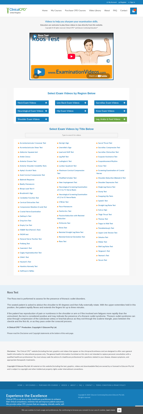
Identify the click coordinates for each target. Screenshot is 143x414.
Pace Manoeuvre (65, 207)
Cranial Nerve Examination (30, 212)
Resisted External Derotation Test (72, 237)
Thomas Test (103, 219)
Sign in (132, 2)
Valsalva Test (103, 237)
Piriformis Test (64, 223)
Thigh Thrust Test (105, 214)
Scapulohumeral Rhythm (107, 161)
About (107, 11)
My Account (112, 2)
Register (123, 2)
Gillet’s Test (24, 257)
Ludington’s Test (65, 161)
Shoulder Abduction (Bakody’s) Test (112, 178)
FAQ (115, 11)
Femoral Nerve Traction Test (31, 239)
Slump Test (102, 192)
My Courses (56, 11)
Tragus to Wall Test (105, 223)
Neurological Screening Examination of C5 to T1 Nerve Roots (72, 188)
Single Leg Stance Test (106, 187)
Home (45, 11)
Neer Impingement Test (68, 182)
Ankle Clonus (25, 157)
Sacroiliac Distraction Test (108, 152)
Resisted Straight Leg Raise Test (71, 232)
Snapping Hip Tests (105, 196)
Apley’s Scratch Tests (28, 170)
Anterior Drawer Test (28, 161)
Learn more (110, 410)
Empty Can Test (26, 225)
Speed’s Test (103, 201)
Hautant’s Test (25, 262)
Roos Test (62, 241)
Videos (64, 385)
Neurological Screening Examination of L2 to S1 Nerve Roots (72, 196)
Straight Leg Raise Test (107, 205)
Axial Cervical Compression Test (32, 175)
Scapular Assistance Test (107, 157)
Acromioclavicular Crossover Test (33, 143)
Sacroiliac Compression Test (109, 147)
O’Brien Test (63, 202)
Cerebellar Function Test (29, 198)
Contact (123, 11)
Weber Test (102, 242)
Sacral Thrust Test (105, 143)
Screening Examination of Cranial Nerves (110, 172)
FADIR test (24, 234)
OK (119, 410)
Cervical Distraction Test (29, 202)
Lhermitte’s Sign (65, 147)
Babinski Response (27, 180)
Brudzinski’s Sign (26, 193)
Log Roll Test (64, 157)
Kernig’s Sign (64, 143)
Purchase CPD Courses (75, 11)
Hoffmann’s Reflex (27, 271)
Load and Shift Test (66, 152)
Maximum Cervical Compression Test (70, 172)
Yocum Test (102, 260)
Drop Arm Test (25, 221)
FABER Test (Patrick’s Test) (30, 230)
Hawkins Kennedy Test (29, 266)
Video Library (95, 11)
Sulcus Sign (102, 210)
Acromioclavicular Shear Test (31, 147)
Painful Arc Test (65, 211)
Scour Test (102, 166)
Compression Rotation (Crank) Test (33, 207)
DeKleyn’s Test (25, 216)
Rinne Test (63, 228)
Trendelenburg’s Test (106, 228)
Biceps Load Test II (27, 189)
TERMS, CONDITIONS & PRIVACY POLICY (111, 385)
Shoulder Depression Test (108, 182)
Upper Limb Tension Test (107, 233)
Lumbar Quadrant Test (68, 166)
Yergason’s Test (104, 251)
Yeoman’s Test (103, 255)
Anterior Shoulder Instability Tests (33, 166)
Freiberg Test (25, 244)
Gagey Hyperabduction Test (31, 253)
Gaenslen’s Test (26, 248)
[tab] (32, 102)
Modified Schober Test (68, 178)
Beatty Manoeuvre (27, 184)
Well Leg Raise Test (105, 246)
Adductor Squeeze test (29, 152)
